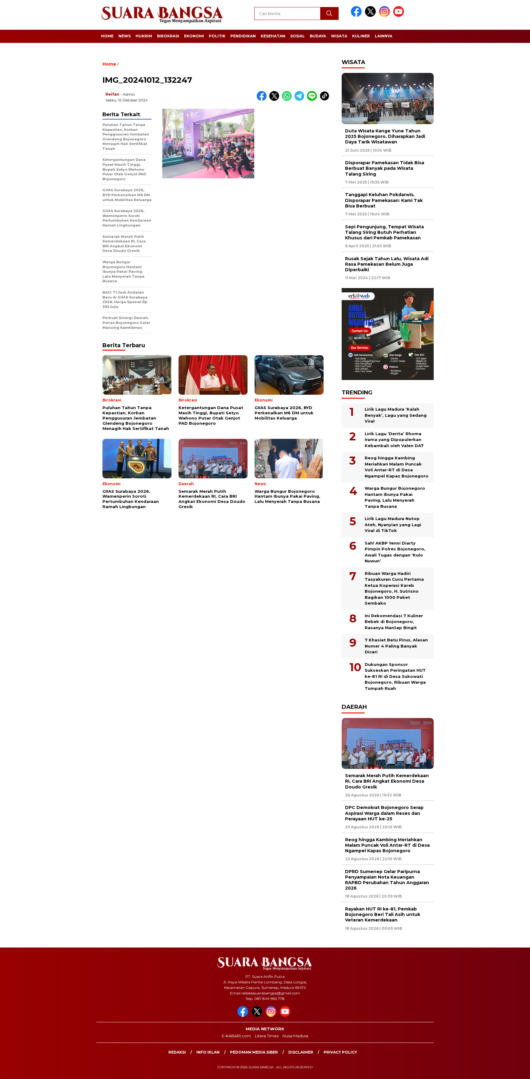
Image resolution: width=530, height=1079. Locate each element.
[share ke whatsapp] (288, 99)
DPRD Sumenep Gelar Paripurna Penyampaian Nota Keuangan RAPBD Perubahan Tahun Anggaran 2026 (387, 880)
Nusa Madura (295, 1035)
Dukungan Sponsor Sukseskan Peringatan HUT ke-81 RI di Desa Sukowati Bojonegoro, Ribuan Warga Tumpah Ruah (395, 676)
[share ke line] (313, 99)
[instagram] (385, 15)
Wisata (339, 36)
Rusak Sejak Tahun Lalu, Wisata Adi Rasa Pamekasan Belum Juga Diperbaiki (386, 264)
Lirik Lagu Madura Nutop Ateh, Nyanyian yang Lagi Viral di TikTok (393, 524)
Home (107, 36)
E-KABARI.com (236, 1035)
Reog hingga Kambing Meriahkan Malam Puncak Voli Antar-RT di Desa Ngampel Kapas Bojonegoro (396, 466)
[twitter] (371, 15)
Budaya (318, 36)
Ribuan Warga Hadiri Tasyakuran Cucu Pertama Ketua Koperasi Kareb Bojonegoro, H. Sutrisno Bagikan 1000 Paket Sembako (394, 588)
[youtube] (399, 15)
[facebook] (357, 15)
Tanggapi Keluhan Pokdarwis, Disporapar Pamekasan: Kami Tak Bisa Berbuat (384, 200)
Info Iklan (208, 1052)
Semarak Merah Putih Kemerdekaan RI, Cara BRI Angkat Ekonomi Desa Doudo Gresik (387, 781)
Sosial (297, 36)
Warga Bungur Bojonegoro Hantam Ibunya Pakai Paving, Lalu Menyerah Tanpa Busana (395, 497)
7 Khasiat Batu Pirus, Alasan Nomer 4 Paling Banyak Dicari (396, 645)
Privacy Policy (340, 1052)
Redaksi (177, 1052)
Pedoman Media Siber (254, 1052)
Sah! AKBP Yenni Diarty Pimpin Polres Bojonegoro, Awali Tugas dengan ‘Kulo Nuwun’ (395, 552)
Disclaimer (300, 1052)
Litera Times (266, 1035)
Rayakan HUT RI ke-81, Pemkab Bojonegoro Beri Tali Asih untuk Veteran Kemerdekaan (382, 914)
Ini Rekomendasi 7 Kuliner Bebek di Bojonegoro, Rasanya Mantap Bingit (394, 621)
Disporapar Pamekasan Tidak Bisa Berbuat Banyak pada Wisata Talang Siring (384, 168)
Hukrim (144, 36)
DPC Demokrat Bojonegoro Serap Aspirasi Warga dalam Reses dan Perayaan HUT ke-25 (384, 813)
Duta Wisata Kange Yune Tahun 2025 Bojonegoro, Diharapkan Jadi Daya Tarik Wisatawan (385, 136)
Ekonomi (194, 36)
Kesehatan (273, 36)
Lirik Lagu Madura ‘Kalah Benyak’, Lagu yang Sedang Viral (396, 415)
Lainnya (383, 36)
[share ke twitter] (275, 99)
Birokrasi (168, 36)
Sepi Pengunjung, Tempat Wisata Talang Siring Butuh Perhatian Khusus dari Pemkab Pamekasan (384, 232)
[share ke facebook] (263, 99)
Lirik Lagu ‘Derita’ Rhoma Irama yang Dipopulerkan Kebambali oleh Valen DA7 (394, 439)
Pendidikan (243, 36)
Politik (217, 36)
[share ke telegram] (300, 99)
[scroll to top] (509, 1069)
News (124, 36)
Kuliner (361, 36)
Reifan (112, 94)
